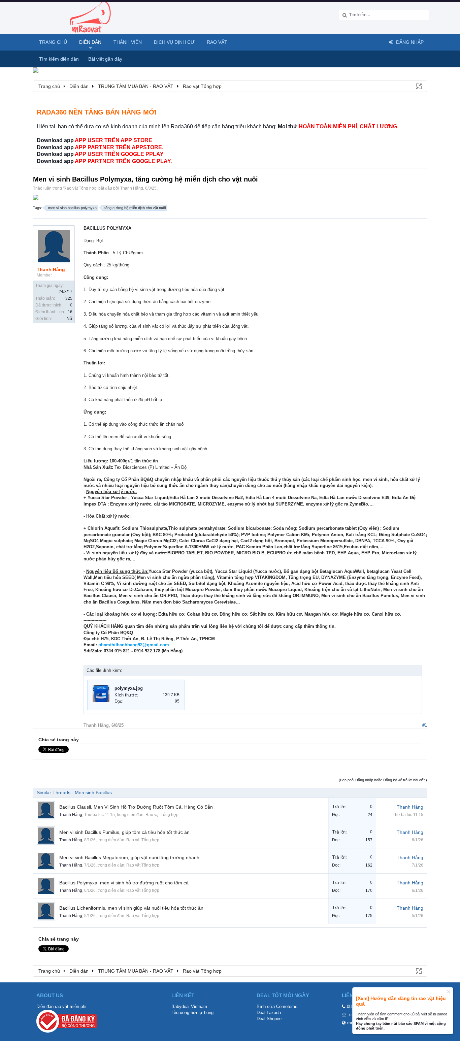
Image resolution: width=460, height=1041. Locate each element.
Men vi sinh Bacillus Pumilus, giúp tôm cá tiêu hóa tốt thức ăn (124, 832)
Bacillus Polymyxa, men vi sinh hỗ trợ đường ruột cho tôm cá (124, 882)
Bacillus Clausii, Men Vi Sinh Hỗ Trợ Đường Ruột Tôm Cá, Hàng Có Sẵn (136, 807)
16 (70, 312)
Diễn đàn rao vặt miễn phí (61, 1006)
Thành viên (127, 42)
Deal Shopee (269, 1018)
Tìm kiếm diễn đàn (59, 59)
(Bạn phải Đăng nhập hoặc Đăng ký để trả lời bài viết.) (383, 780)
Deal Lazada (269, 1012)
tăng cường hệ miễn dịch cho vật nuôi (135, 208)
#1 (424, 725)
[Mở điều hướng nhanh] (418, 86)
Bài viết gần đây (105, 59)
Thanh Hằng (131, 188)
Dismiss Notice (448, 991)
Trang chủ (53, 42)
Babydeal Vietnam (189, 1006)
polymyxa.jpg (128, 688)
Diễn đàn (90, 42)
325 (68, 298)
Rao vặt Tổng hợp (80, 188)
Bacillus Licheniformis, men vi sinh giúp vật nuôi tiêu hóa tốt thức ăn (131, 908)
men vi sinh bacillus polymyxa (72, 208)
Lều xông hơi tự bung (192, 1012)
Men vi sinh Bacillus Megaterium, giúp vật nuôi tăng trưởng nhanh (129, 857)
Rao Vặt (217, 42)
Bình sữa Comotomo (277, 1006)
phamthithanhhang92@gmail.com (133, 644)
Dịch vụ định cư (174, 42)
